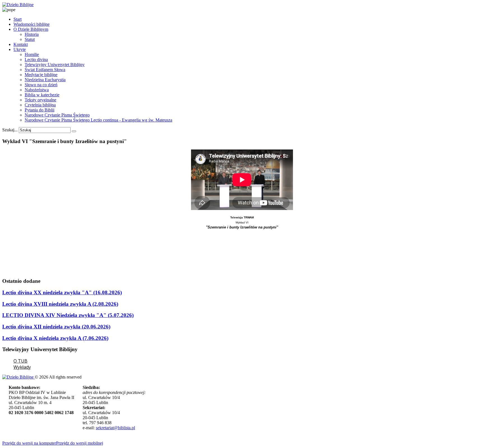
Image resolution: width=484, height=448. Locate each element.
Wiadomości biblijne (31, 24)
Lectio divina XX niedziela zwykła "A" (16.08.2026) (62, 292)
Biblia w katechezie (42, 94)
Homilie (32, 54)
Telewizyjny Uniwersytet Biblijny (55, 64)
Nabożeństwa (37, 89)
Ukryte (19, 49)
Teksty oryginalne (40, 99)
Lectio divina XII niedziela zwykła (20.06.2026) (56, 327)
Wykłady (22, 367)
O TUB (20, 361)
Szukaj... (10, 129)
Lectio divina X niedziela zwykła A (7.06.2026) (55, 338)
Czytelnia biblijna (40, 104)
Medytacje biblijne (41, 74)
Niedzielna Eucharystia (45, 79)
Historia (32, 34)
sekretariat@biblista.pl (115, 427)
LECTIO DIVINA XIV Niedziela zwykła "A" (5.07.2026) (68, 315)
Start (17, 19)
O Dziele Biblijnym (30, 29)
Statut (30, 39)
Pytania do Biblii (39, 110)
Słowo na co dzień (41, 84)
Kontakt (20, 44)
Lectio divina (36, 59)
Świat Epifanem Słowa (45, 69)
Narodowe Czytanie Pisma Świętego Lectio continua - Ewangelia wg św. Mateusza (98, 120)
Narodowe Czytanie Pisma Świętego (57, 115)
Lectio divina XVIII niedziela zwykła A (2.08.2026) (60, 304)
